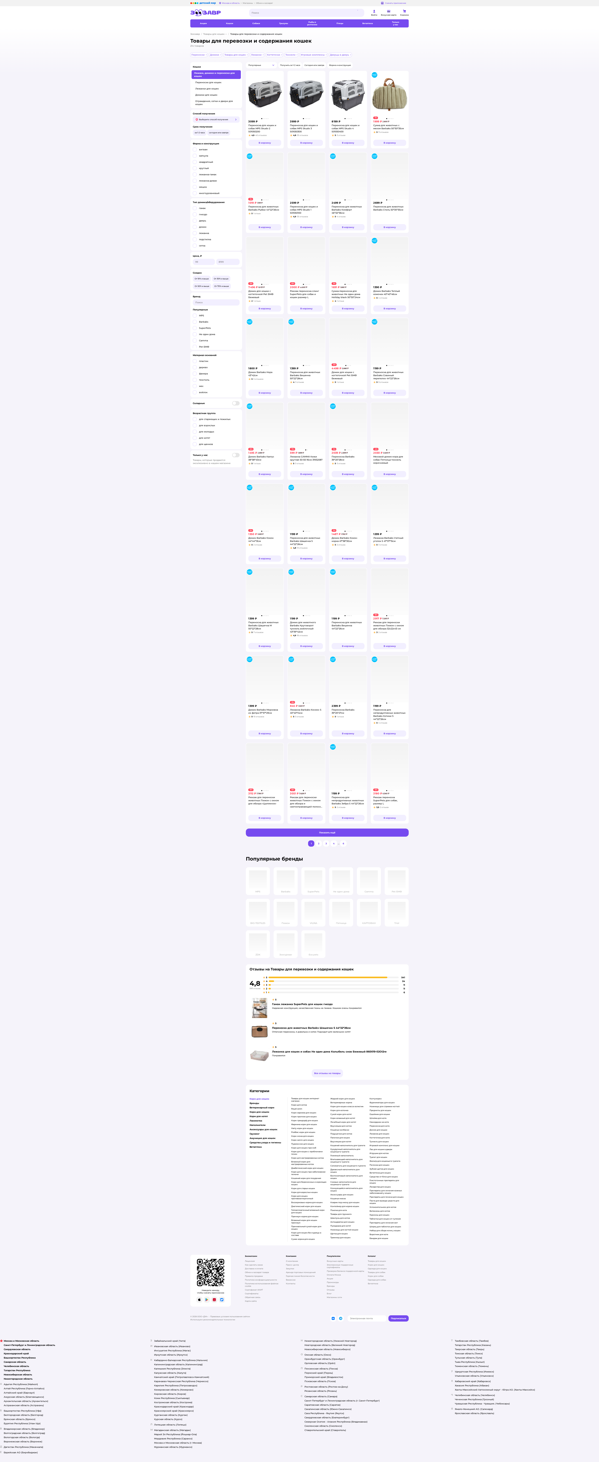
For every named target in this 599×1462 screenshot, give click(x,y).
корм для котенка (339, 1110)
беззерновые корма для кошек (307, 1202)
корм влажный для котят (342, 1118)
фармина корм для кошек (304, 1124)
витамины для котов (380, 1211)
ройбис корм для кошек (303, 1132)
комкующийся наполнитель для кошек (346, 1189)
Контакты (290, 1283)
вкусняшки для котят (340, 1141)
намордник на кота (379, 1122)
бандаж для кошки (379, 1238)
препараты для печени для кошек (387, 1197)
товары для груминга (340, 1214)
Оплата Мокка (334, 1275)
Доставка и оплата (254, 1268)
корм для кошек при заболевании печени (308, 1173)
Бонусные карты (335, 1261)
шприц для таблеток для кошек (385, 1226)
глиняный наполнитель (342, 1155)
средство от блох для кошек (384, 1176)
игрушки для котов (379, 1153)
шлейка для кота (378, 1118)
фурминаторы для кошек (382, 1102)
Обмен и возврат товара (257, 1272)
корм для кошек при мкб (303, 1148)
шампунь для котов (340, 1218)
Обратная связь (252, 1297)
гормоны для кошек (379, 1215)
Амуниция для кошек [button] (262, 1138)
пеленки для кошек (379, 1165)
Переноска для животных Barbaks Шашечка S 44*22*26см (311, 1027)
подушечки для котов (341, 1134)
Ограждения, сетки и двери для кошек (214, 103)
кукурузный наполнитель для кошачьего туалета (345, 1150)
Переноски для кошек (208, 82)
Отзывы (331, 1290)
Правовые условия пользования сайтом (230, 1316)
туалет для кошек (378, 1157)
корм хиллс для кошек (302, 1140)
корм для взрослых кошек (304, 1192)
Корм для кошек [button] (259, 1098)
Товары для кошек (213, 34)
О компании (292, 1261)
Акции (330, 1278)
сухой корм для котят (341, 1114)
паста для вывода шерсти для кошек (384, 1202)
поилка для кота (338, 1210)
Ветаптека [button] (256, 1147)
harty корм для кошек (302, 1128)
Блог (329, 1293)
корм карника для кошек (303, 1112)
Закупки (290, 1268)
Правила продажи (254, 1276)
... (339, 843)
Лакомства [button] (256, 1120)
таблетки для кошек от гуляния (385, 1219)
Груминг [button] (255, 1133)
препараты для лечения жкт (384, 1223)
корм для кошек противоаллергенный (302, 1197)
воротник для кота (379, 1234)
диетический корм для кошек (306, 1206)
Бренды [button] (254, 1103)
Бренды (331, 1286)
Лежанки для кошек (207, 88)
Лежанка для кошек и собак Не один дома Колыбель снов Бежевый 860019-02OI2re (329, 1051)
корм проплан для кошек (304, 1116)
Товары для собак (376, 1272)
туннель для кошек (379, 1141)
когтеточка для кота (380, 1137)
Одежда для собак (377, 1280)
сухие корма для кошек (303, 1239)
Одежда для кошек (377, 1268)
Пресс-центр (292, 1265)
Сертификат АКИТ (254, 1290)
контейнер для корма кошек (344, 1206)
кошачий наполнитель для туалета (347, 1145)
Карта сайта (251, 1301)
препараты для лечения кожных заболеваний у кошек (386, 1191)
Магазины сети (334, 1297)
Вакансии (290, 1280)
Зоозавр (195, 34)
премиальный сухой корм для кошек (306, 1227)
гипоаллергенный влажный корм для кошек (308, 1211)
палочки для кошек (340, 1137)
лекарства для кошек (380, 1187)
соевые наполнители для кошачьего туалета (343, 1183)
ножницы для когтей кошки (344, 1230)
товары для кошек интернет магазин (305, 1099)
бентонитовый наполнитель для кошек (346, 1177)
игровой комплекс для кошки (384, 1145)
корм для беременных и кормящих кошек (308, 1183)
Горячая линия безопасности (300, 1276)
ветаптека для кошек (380, 1173)
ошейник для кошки (380, 1114)
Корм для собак (376, 1276)
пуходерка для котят (340, 1226)
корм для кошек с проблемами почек (307, 1152)
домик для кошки (378, 1130)
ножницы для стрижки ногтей (384, 1106)
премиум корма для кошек (304, 1216)
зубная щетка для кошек (382, 1169)
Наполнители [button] (257, 1125)
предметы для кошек (380, 1110)
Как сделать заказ (254, 1265)
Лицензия (250, 1261)
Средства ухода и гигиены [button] (265, 1142)
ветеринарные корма (341, 1102)
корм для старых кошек (303, 1188)
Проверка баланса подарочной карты (345, 1271)
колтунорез (376, 1098)
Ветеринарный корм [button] (262, 1107)
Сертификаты (251, 1293)
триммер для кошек (340, 1237)
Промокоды (333, 1282)
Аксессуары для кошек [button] (263, 1129)
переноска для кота (380, 1126)
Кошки (197, 66)
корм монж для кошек (302, 1136)
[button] (261, 65)
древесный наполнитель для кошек (345, 1170)
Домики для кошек (206, 94)
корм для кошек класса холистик (346, 1106)
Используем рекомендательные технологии (212, 1319)
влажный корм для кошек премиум (304, 1221)
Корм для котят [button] (259, 1116)
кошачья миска (338, 1198)
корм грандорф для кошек (304, 1120)
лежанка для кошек (379, 1134)
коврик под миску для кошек (344, 1202)
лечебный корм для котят (343, 1122)
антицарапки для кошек (342, 1222)
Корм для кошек (376, 1265)
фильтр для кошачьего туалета (385, 1161)
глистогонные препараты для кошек (384, 1181)
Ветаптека (373, 1283)
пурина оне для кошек (302, 1144)
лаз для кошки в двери (381, 1149)
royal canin (296, 1109)
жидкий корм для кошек (342, 1098)
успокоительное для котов (383, 1207)
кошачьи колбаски (339, 1130)
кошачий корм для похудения (306, 1178)
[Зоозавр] (217, 12)
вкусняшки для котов (341, 1126)
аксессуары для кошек (341, 1194)
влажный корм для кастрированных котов (302, 1162)
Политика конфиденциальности (261, 1280)
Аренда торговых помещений (301, 1272)
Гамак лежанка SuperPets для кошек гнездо (302, 1004)
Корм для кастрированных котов (307, 1158)
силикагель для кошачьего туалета (348, 1166)
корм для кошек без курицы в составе (306, 1233)
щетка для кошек (339, 1233)
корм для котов (299, 1105)
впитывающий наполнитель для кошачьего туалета (346, 1160)
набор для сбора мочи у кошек (385, 1230)
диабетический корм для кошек (307, 1168)
